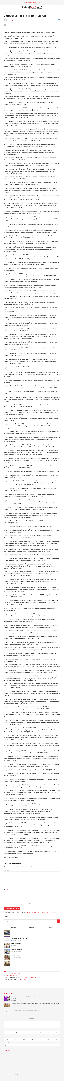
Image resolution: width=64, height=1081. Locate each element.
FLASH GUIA (7, 1075)
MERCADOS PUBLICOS (16, 949)
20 (40, 1035)
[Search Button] (58, 921)
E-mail (6, 896)
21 (48, 1035)
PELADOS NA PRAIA (15, 955)
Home (5, 12)
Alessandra (7, 974)
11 (24, 1032)
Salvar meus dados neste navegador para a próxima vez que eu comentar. (24, 903)
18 (24, 1035)
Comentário (7, 870)
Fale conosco (24, 1075)
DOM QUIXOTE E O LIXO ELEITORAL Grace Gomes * (23, 962)
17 (16, 1035)
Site (34, 896)
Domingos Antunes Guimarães (16, 20)
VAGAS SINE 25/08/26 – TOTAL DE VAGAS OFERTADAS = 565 (25, 1010)
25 (24, 1039)
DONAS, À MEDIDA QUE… (17, 943)
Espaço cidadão (49, 20)
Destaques (10, 12)
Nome (6, 890)
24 (16, 1039)
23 (8, 1039)
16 (8, 1035)
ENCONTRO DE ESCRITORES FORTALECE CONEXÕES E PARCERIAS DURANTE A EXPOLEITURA (32, 931)
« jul (5, 1045)
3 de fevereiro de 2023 (32, 20)
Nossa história (15, 1075)
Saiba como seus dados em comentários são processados (40, 912)
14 (48, 1032)
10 (16, 1032)
